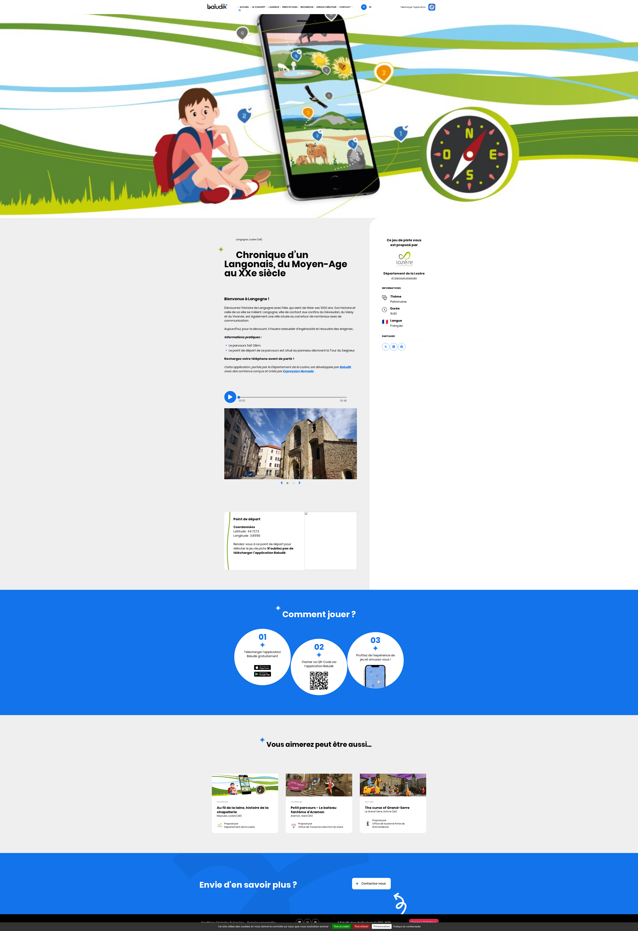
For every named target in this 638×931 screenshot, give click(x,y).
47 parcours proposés (404, 278)
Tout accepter (341, 926)
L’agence (274, 7)
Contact (345, 7)
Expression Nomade (298, 371)
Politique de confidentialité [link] (407, 926)
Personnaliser (381, 926)
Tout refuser (361, 926)
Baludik (345, 367)
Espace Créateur (326, 7)
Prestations (289, 7)
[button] (230, 397)
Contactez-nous (373, 884)
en (370, 7)
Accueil (244, 7)
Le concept (259, 7)
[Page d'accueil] (217, 7)
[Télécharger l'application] (431, 7)
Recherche (307, 7)
